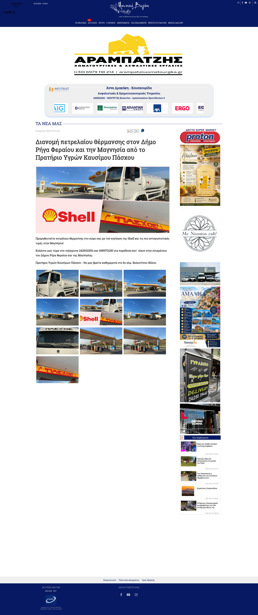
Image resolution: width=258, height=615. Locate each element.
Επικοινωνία (109, 580)
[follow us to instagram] (249, 3)
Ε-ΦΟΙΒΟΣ (110, 23)
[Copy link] (142, 131)
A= (137, 131)
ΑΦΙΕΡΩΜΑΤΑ (123, 23)
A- (133, 131)
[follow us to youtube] (246, 3)
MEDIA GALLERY (175, 23)
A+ (129, 131)
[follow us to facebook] (242, 3)
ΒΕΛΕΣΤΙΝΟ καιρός (16, 10)
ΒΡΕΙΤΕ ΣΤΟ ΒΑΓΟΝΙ (157, 23)
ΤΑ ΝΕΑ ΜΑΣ (80, 23)
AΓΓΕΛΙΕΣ (92, 22)
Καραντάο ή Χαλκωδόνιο (207, 488)
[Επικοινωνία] (238, 3)
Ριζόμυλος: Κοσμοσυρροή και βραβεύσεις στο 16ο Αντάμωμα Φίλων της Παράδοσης (207, 506)
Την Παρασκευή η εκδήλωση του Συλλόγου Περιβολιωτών (207, 475)
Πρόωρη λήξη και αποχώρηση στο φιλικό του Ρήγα (206, 461)
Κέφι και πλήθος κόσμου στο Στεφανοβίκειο (207, 445)
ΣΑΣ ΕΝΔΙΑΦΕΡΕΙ (139, 23)
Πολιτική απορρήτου (129, 580)
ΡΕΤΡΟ (102, 23)
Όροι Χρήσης (148, 580)
